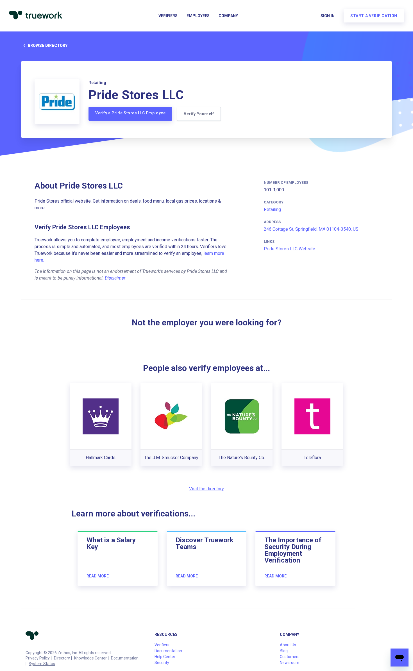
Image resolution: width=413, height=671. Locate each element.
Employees (198, 15)
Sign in (328, 15)
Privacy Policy (38, 658)
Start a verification (373, 15)
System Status (42, 663)
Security (162, 662)
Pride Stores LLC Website (289, 248)
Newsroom (289, 662)
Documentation (125, 658)
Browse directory (47, 45)
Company (228, 15)
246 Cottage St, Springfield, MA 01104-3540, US (311, 229)
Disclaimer (115, 278)
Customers (289, 656)
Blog (284, 651)
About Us (288, 645)
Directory (62, 658)
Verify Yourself (199, 114)
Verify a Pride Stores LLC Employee (130, 113)
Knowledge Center (90, 658)
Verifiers (168, 15)
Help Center (165, 656)
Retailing (272, 209)
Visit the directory (206, 488)
